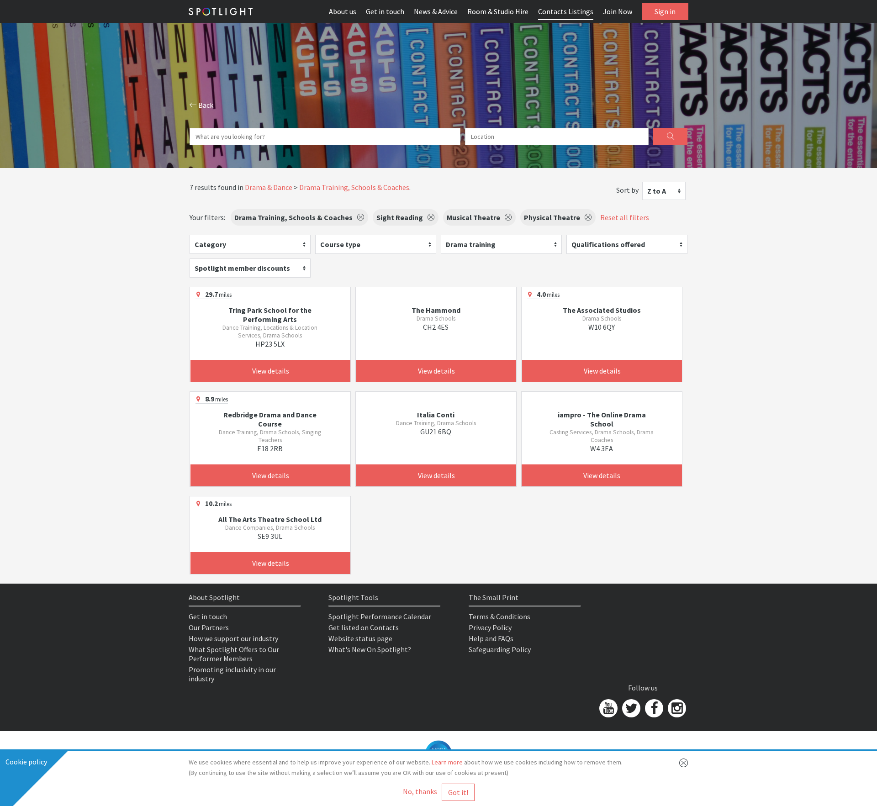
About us (342, 11)
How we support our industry (233, 638)
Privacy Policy (490, 627)
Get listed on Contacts (363, 627)
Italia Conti (435, 414)
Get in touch (385, 11)
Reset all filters (624, 217)
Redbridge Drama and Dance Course (270, 419)
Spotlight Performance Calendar (379, 616)
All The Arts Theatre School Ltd (270, 519)
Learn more (447, 762)
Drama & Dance (268, 187)
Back (205, 105)
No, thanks (420, 791)
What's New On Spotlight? (369, 649)
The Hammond (436, 310)
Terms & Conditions (499, 616)
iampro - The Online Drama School (602, 419)
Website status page (360, 638)
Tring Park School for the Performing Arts (270, 315)
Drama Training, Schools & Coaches (354, 187)
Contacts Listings (565, 11)
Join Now (617, 11)
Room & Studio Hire (497, 11)
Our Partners (209, 627)
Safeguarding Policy (500, 649)
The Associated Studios (602, 310)
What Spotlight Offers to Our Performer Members (234, 654)
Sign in (665, 11)
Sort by (627, 190)
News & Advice (436, 11)
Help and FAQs (491, 638)
